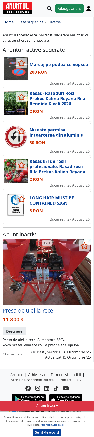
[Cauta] (49, 8)
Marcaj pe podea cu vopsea (59, 64)
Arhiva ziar (37, 374)
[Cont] (88, 8)
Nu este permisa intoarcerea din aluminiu (57, 132)
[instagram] (37, 388)
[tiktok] (56, 388)
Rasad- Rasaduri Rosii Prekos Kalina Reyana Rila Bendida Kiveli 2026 (57, 98)
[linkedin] (46, 388)
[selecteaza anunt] (21, 63)
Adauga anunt (69, 8)
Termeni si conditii (66, 374)
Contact (65, 379)
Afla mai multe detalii (53, 424)
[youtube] (66, 388)
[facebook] (28, 388)
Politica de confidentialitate (31, 379)
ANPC (81, 379)
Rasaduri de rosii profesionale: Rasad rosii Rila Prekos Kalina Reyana (57, 166)
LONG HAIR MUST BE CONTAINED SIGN (52, 200)
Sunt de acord (47, 432)
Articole (16, 374)
